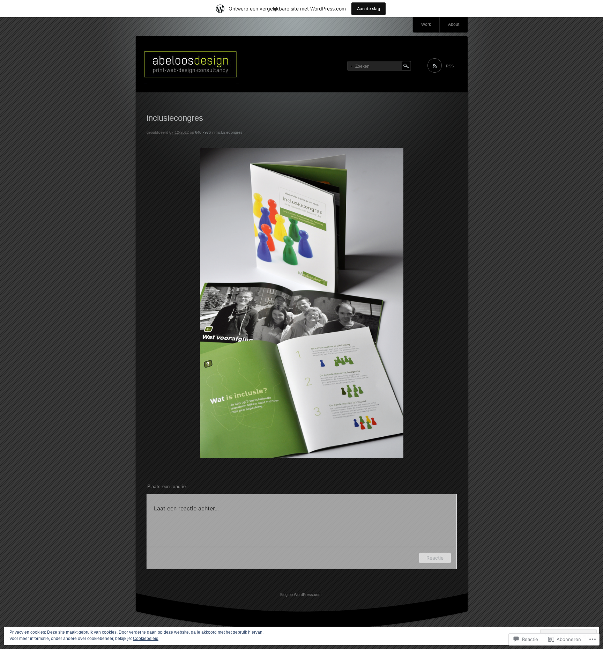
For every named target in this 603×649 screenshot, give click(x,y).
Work (426, 24)
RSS (450, 66)
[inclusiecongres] (301, 456)
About (453, 24)
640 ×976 (203, 132)
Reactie (435, 558)
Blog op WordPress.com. (301, 594)
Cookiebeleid (145, 638)
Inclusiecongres (229, 132)
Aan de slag (368, 8)
